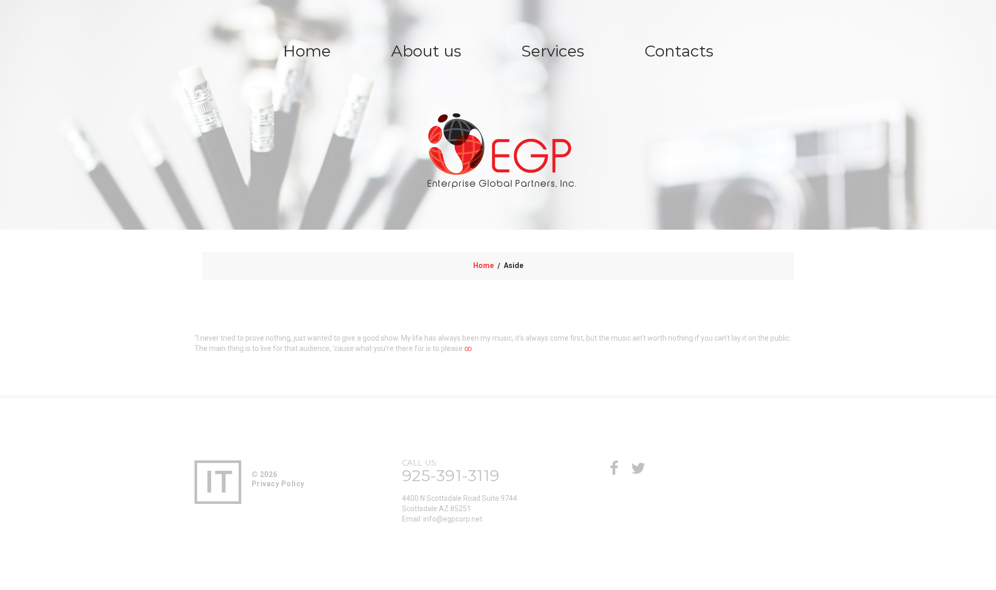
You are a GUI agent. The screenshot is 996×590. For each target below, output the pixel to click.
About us (426, 51)
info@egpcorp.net (452, 519)
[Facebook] (614, 471)
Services (552, 51)
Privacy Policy (278, 484)
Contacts (678, 51)
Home (307, 51)
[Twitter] (638, 471)
